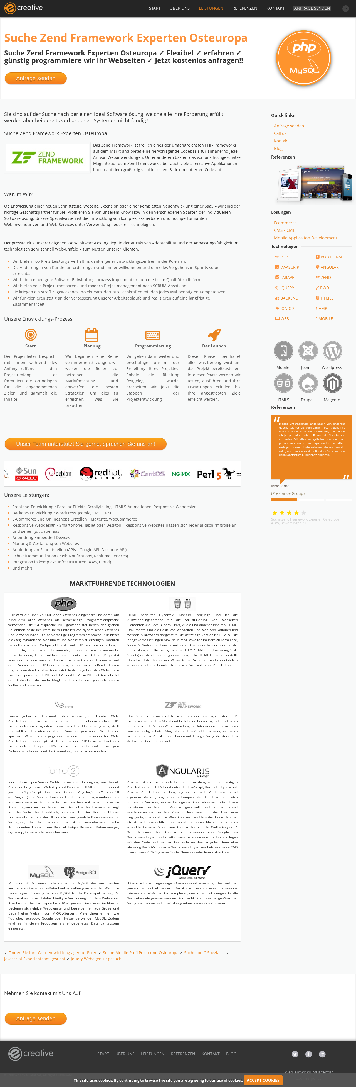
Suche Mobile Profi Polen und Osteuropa (141, 952)
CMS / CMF (284, 230)
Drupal (307, 399)
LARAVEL (288, 277)
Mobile (282, 367)
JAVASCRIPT (290, 267)
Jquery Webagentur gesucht (97, 958)
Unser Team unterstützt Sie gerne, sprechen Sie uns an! (85, 444)
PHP (284, 256)
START (154, 8)
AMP (323, 308)
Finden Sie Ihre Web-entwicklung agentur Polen (53, 952)
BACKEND (289, 298)
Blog (278, 148)
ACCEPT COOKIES (263, 1080)
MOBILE (325, 318)
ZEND (326, 277)
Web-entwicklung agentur (309, 1072)
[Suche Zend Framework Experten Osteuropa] (23, 8)
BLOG (231, 1053)
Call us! (281, 133)
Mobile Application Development (305, 237)
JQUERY (287, 287)
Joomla (307, 367)
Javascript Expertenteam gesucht (34, 958)
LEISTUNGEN (211, 8)
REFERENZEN (245, 8)
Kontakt (281, 141)
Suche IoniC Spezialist (204, 952)
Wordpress (332, 367)
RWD (324, 287)
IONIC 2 (287, 308)
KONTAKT (275, 8)
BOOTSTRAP (332, 256)
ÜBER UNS (180, 8)
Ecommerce (285, 222)
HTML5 (327, 298)
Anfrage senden (312, 8)
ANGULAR (330, 267)
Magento (332, 399)
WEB (285, 318)
